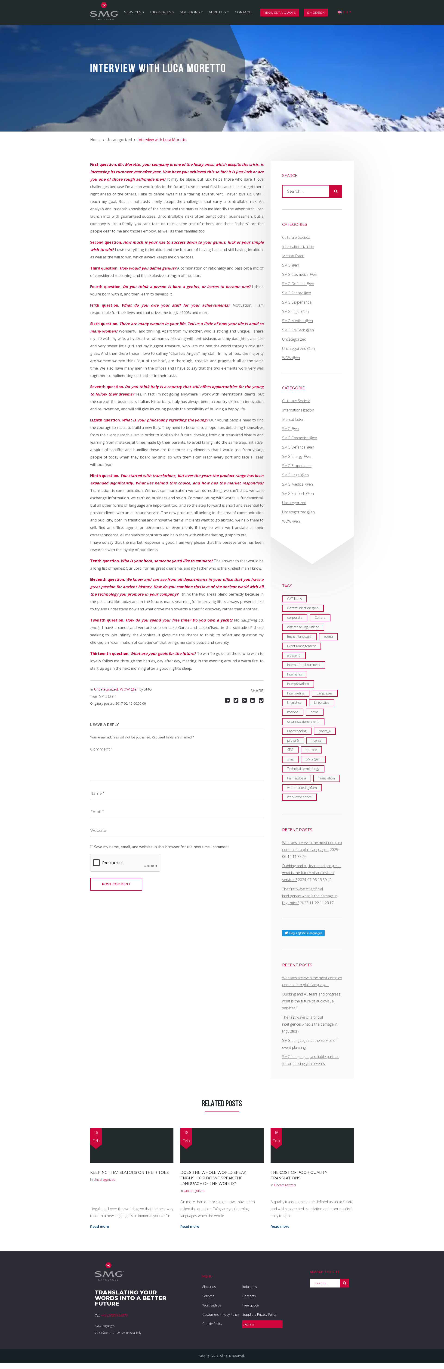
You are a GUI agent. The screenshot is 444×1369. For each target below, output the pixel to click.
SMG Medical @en (297, 320)
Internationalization (298, 246)
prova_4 (325, 731)
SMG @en (107, 696)
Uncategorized (119, 139)
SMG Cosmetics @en (299, 274)
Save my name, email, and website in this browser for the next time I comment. (162, 846)
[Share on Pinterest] (261, 700)
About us (217, 12)
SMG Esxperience (296, 302)
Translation (326, 778)
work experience (299, 797)
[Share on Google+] (244, 700)
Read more (99, 1227)
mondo (292, 712)
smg (290, 759)
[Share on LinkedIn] (253, 700)
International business (303, 665)
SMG (148, 689)
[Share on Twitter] (237, 700)
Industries (160, 12)
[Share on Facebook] (228, 700)
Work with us (211, 1305)
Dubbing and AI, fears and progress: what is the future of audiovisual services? (311, 872)
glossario (294, 655)
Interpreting (295, 693)
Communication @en (303, 608)
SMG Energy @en (296, 292)
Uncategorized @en (298, 348)
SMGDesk (315, 12)
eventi (328, 636)
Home (95, 139)
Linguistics (321, 702)
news (314, 712)
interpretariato (298, 683)
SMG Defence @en (298, 283)
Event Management (301, 646)
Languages (325, 693)
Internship (294, 674)
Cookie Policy (212, 1324)
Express (249, 1324)
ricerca (316, 740)
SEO (290, 749)
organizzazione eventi (303, 721)
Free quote (250, 1305)
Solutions (190, 12)
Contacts (244, 12)
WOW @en (129, 689)
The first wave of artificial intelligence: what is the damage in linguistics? (309, 895)
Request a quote (279, 12)
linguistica (294, 702)
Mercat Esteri (293, 255)
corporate (294, 617)
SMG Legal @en (295, 311)
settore (311, 749)
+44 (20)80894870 (114, 1315)
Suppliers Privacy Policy (259, 1314)
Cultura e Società (296, 237)
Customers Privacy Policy (220, 1314)
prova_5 (293, 740)
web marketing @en (302, 787)
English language (299, 636)
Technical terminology (303, 768)
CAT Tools (294, 599)
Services (132, 12)
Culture (320, 617)
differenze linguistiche (303, 627)
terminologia (296, 778)
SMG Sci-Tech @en (298, 330)
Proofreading (296, 731)
